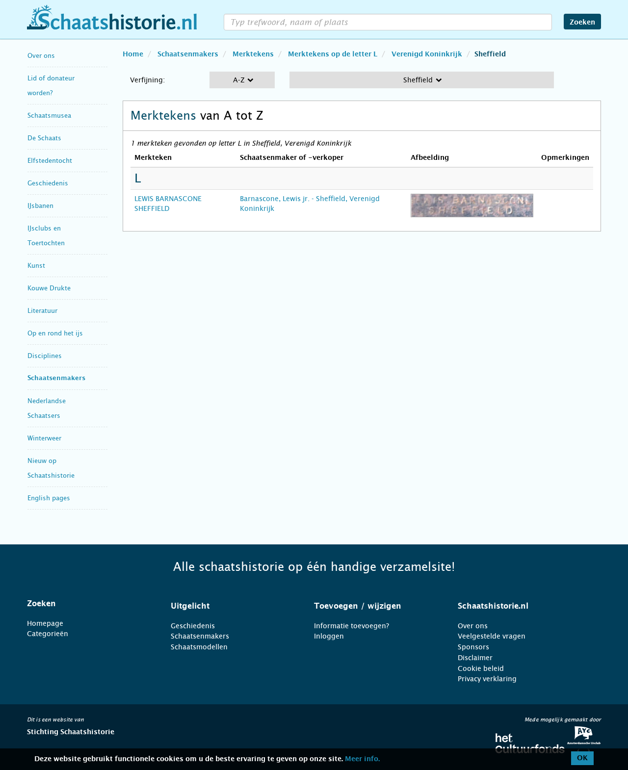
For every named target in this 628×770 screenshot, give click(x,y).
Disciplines (44, 355)
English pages (48, 498)
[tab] (86, 603)
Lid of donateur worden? (51, 86)
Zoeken (582, 22)
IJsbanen (40, 205)
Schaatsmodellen (199, 647)
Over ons (41, 55)
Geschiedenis (47, 183)
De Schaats (44, 138)
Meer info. (362, 759)
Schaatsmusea (49, 115)
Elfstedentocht (49, 160)
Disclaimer (475, 658)
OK (582, 758)
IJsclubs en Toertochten (46, 236)
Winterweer (44, 438)
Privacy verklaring (487, 679)
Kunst (36, 265)
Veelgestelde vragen (491, 636)
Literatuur (42, 310)
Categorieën (47, 634)
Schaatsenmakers (56, 378)
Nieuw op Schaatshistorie (51, 468)
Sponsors (473, 647)
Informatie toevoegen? (351, 626)
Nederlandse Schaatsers (46, 408)
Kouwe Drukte (49, 288)
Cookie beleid (481, 668)
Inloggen (329, 636)
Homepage (45, 623)
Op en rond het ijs (55, 333)
